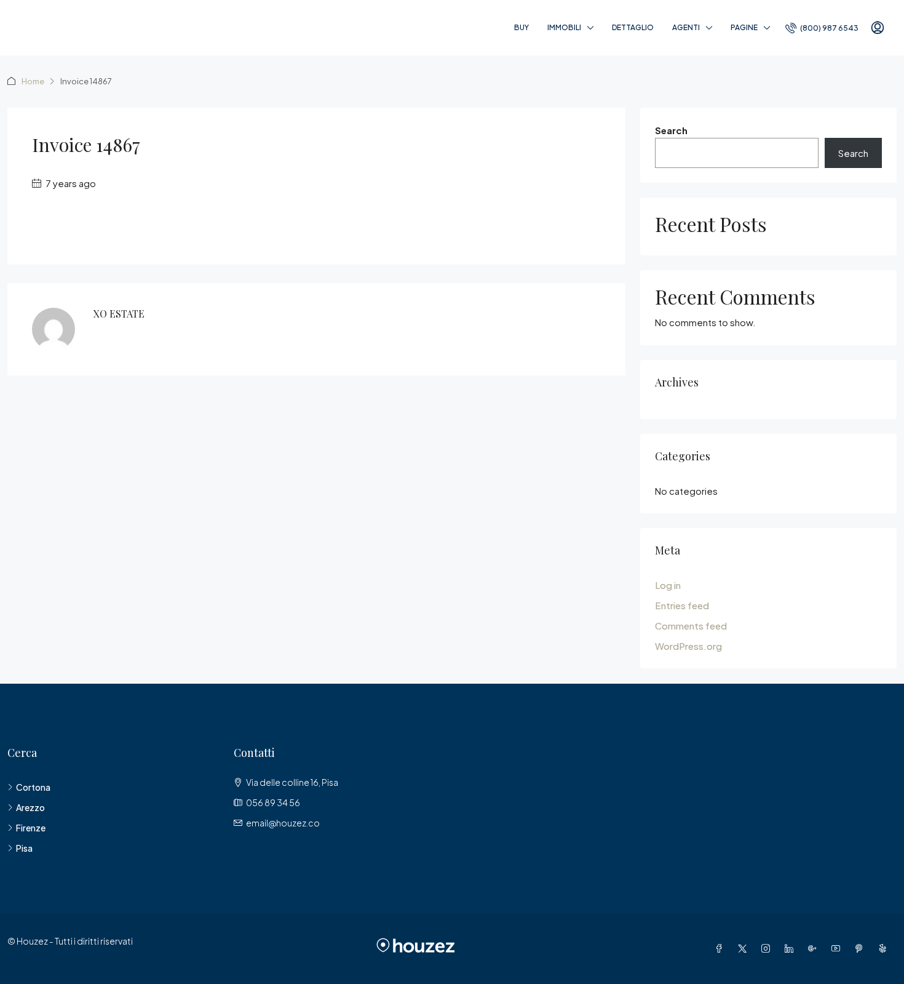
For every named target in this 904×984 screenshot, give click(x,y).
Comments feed (691, 625)
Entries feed (682, 605)
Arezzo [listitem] (30, 807)
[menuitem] (822, 28)
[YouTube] (838, 948)
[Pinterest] (861, 948)
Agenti (686, 27)
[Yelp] (885, 948)
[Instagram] (768, 948)
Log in (668, 585)
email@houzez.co (283, 822)
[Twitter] (744, 948)
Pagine (744, 27)
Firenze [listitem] (31, 827)
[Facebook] (721, 948)
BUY (521, 27)
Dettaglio (633, 27)
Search (671, 130)
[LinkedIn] (791, 948)
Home (33, 81)
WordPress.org (688, 646)
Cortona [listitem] (33, 787)
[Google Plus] (815, 948)
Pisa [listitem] (24, 848)
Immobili (564, 27)
